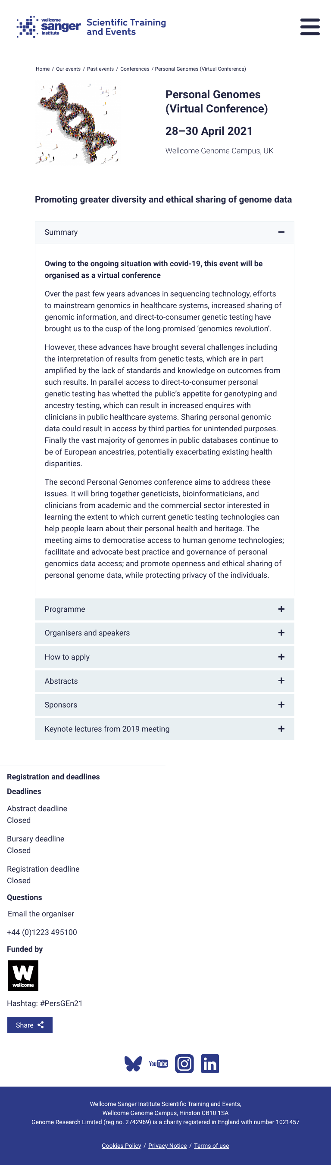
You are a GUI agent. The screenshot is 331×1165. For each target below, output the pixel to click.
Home (43, 69)
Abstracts (61, 681)
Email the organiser (41, 914)
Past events (100, 69)
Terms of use (211, 1146)
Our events (68, 69)
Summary (61, 232)
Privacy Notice (167, 1146)
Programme (65, 609)
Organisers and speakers (87, 633)
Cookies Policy (121, 1146)
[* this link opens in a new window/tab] (133, 1063)
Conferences (134, 69)
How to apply (67, 657)
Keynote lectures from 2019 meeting (107, 729)
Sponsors (61, 705)
